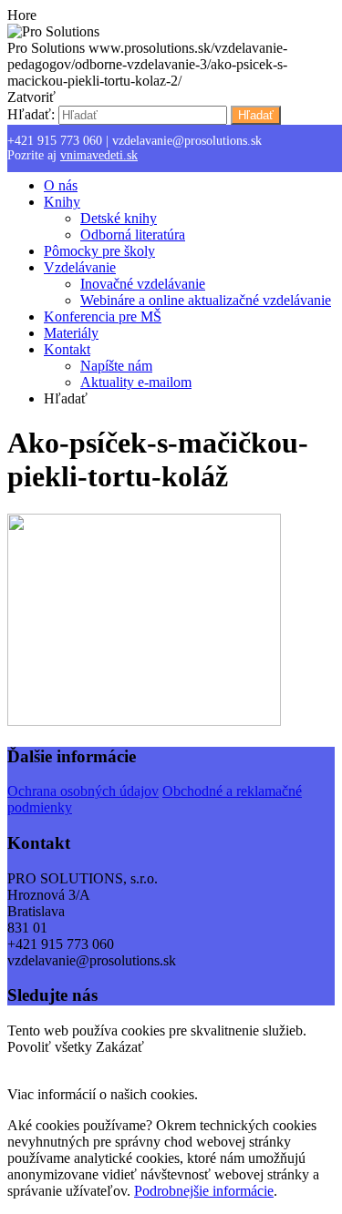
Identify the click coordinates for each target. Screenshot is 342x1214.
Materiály (71, 333)
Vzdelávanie (80, 267)
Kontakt (67, 349)
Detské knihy (118, 218)
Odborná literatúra (132, 234)
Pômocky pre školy (99, 251)
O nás (61, 185)
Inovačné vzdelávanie (142, 283)
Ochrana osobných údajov (83, 791)
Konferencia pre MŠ (102, 316)
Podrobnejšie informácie (204, 1191)
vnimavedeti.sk (99, 155)
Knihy (62, 201)
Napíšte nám (116, 365)
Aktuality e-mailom (136, 382)
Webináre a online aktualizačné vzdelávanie (205, 300)
